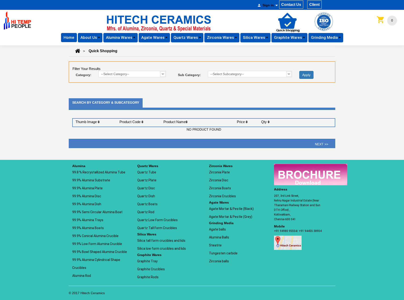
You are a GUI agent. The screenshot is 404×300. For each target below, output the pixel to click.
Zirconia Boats (220, 188)
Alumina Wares (119, 37)
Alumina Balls (219, 237)
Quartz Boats (147, 204)
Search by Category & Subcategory (105, 102)
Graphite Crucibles (151, 269)
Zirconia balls (219, 261)
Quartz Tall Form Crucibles (157, 228)
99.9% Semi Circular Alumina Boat (97, 212)
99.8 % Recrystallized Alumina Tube (98, 172)
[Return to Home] (77, 51)
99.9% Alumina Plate (87, 188)
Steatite (215, 245)
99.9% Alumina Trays (87, 220)
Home (69, 37)
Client (314, 5)
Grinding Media (325, 37)
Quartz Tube (146, 172)
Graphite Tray (147, 261)
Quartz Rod (145, 212)
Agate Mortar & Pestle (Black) (231, 209)
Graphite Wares (288, 37)
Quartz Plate (146, 180)
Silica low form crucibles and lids (161, 248)
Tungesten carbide (223, 253)
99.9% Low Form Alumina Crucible (97, 244)
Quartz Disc (146, 188)
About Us (89, 37)
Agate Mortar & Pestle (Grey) (230, 217)
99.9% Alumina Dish (86, 204)
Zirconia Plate (219, 172)
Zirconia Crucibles (222, 196)
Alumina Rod (81, 276)
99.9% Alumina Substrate (91, 180)
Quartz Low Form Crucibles (157, 220)
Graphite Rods (148, 277)
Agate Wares (153, 37)
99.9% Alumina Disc (86, 196)
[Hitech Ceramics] (18, 20)
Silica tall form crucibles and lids (161, 240)
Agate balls (217, 229)
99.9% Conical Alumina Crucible (95, 236)
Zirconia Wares (221, 37)
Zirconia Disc (218, 180)
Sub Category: (189, 75)
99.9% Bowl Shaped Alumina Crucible (99, 252)
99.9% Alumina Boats (88, 228)
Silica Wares (254, 37)
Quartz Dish (146, 196)
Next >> (321, 144)
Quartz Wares (186, 37)
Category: (83, 75)
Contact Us (291, 5)
